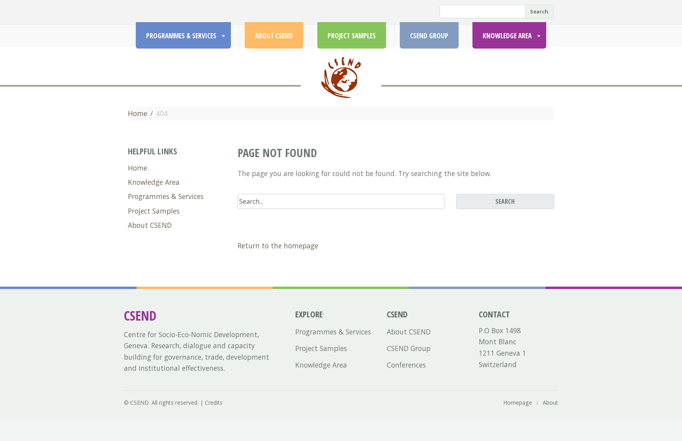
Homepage (517, 402)
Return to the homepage (278, 245)
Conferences (406, 365)
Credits (214, 402)
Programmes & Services (181, 35)
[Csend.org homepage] (341, 87)
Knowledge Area (507, 35)
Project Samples (352, 35)
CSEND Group (429, 35)
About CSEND (274, 35)
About (550, 402)
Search (539, 11)
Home (137, 113)
